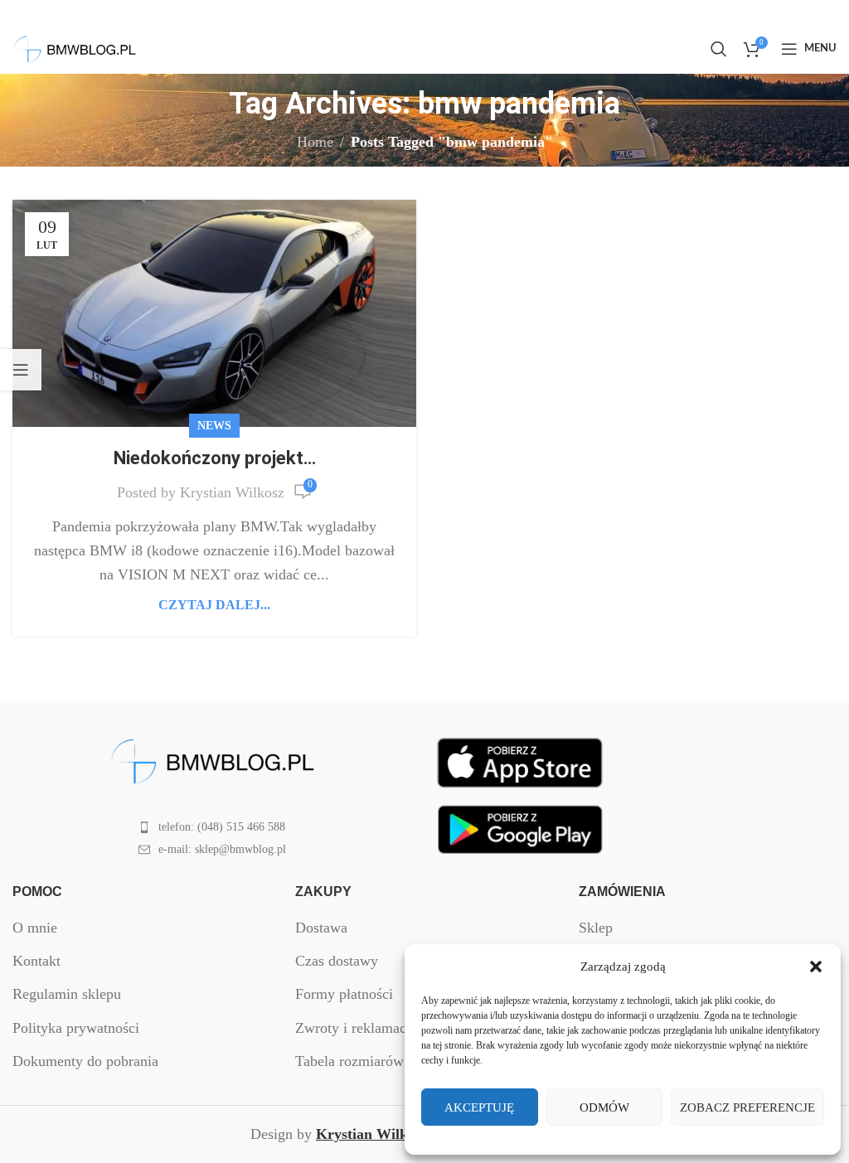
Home (315, 141)
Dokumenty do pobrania (85, 1061)
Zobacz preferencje (747, 1107)
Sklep (596, 927)
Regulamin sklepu (66, 994)
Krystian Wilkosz (232, 492)
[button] (816, 966)
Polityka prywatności (75, 1028)
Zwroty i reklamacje (356, 1028)
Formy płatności (344, 994)
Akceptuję (479, 1107)
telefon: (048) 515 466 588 (221, 827)
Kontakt (36, 960)
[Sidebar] (20, 369)
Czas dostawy (336, 960)
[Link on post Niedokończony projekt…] (214, 313)
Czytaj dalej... (214, 605)
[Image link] (212, 760)
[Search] (718, 48)
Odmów (604, 1107)
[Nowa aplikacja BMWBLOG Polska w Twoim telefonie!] (520, 761)
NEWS (214, 425)
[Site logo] (74, 47)
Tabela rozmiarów (349, 1061)
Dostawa (321, 927)
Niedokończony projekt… (215, 458)
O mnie (34, 927)
